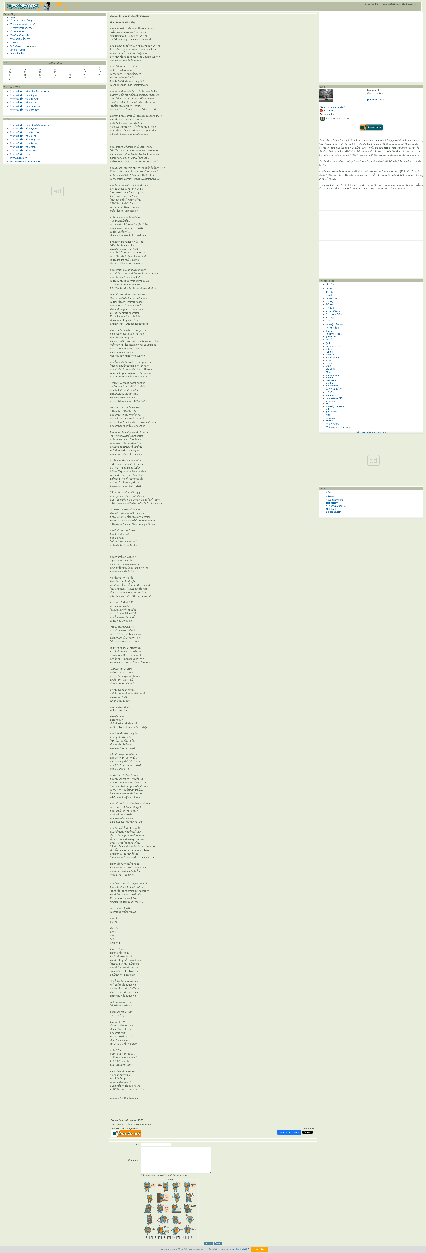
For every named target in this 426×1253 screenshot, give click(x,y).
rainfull (329, 351)
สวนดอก (330, 360)
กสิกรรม (14, 42)
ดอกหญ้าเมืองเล (334, 324)
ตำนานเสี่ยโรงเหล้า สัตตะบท (24, 98)
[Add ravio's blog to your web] (371, 432)
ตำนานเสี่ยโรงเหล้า (20, 154)
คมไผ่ (328, 372)
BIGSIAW (330, 368)
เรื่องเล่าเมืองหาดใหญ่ (21, 20)
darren (329, 331)
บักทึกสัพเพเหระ (18, 46)
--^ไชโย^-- (331, 392)
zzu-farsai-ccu (333, 346)
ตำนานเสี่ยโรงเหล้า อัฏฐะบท (24, 95)
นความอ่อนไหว (334, 388)
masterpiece (332, 385)
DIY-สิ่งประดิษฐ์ (17, 50)
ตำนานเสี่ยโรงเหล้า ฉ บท (23, 102)
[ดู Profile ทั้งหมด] (376, 99)
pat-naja (330, 349)
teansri (329, 377)
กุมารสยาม (331, 298)
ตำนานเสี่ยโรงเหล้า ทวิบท (23, 150)
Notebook (331, 509)
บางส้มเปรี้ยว (332, 328)
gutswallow (331, 411)
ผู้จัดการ (330, 496)
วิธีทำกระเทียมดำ (18, 158)
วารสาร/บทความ (335, 499)
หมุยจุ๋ (329, 288)
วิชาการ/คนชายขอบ (336, 506)
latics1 (329, 295)
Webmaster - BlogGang (338, 427)
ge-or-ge (330, 401)
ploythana (331, 380)
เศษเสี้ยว (330, 339)
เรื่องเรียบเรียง (17, 31)
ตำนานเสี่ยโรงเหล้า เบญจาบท (25, 106)
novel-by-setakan (335, 406)
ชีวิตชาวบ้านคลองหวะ (21, 28)
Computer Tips (17, 53)
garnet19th (331, 336)
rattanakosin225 (334, 398)
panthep (330, 395)
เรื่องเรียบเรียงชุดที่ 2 (20, 35)
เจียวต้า (330, 284)
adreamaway (332, 375)
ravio (12, 17)
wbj (327, 403)
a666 (328, 366)
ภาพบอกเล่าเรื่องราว (20, 39)
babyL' (329, 409)
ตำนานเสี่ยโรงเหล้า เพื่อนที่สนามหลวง (29, 91)
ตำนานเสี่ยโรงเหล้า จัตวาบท (24, 109)
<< (5, 63)
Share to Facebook (289, 1132)
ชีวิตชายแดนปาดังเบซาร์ (22, 24)
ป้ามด (328, 320)
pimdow (330, 354)
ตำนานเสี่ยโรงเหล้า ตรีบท (23, 147)
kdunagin (330, 301)
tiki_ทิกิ (329, 291)
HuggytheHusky (334, 333)
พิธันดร (329, 304)
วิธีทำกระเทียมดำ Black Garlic (25, 161)
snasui (329, 363)
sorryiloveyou (333, 357)
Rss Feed (329, 110)
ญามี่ (328, 414)
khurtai (329, 383)
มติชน (329, 492)
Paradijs (330, 317)
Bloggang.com (333, 511)
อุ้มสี (328, 343)
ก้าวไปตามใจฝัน (334, 314)
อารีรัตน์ (330, 308)
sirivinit (329, 420)
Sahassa (330, 418)
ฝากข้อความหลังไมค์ (334, 107)
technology (332, 502)
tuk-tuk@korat (333, 311)
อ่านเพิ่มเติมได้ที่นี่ (239, 1249)
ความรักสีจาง (332, 423)
